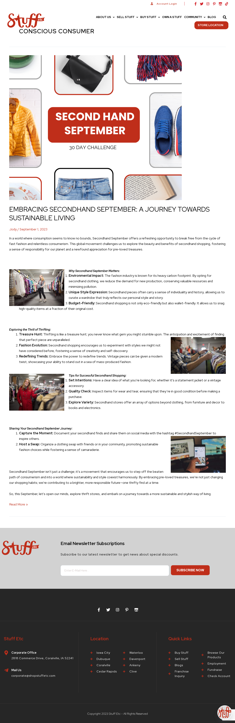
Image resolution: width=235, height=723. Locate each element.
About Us (103, 17)
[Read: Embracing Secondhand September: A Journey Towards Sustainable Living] (95, 127)
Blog (212, 17)
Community (193, 17)
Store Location (210, 25)
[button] (105, 17)
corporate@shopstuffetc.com (33, 676)
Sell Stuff (126, 17)
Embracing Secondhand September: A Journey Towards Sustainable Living (109, 213)
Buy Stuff (148, 17)
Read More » (18, 504)
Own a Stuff (172, 17)
